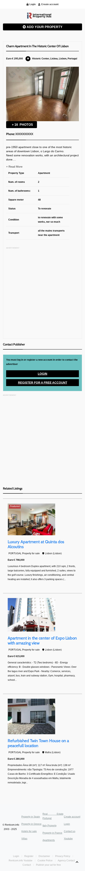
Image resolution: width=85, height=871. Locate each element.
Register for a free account (42, 382)
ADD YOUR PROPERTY (44, 27)
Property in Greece (31, 824)
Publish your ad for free (48, 864)
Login (42, 373)
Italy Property (49, 825)
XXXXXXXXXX (24, 134)
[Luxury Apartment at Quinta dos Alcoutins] (31, 519)
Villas (24, 838)
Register (29, 856)
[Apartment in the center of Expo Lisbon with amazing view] (31, 614)
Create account (72, 816)
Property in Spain (30, 816)
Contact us (69, 831)
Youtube (68, 838)
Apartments (48, 840)
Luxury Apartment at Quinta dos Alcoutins (36, 544)
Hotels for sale (29, 831)
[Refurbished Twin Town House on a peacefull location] (31, 716)
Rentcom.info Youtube (20, 860)
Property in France (52, 833)
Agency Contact (66, 860)
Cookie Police (45, 860)
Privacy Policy (62, 856)
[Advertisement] (42, 293)
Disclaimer (44, 856)
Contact (27, 864)
